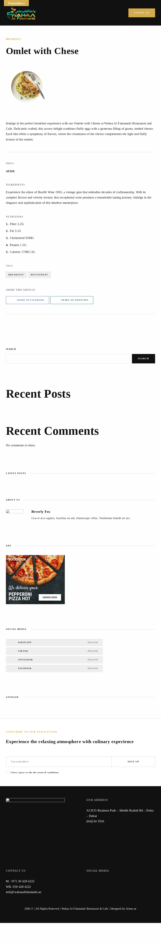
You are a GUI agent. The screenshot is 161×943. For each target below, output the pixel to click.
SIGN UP (133, 761)
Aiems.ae (131, 908)
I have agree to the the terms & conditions (35, 772)
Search (11, 349)
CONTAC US (141, 13)
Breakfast (13, 39)
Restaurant (39, 275)
